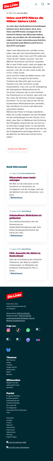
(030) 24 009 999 (23, 313)
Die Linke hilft (11, 405)
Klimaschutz (10, 369)
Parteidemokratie (12, 400)
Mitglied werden (12, 383)
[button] (42, 3)
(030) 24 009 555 (25, 316)
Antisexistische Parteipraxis (16, 410)
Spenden (9, 387)
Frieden (9, 365)
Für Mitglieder (11, 408)
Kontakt (9, 420)
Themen (11, 357)
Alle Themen (10, 360)
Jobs (8, 412)
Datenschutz (11, 432)
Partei (10, 393)
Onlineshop (10, 427)
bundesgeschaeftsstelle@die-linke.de (20, 318)
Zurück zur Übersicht (17, 149)
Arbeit (8, 362)
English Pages (11, 437)
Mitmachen (13, 380)
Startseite (10, 418)
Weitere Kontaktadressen (15, 321)
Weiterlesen (16, 197)
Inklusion (9, 425)
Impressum (10, 430)
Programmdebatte (13, 396)
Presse (9, 423)
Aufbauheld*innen (12, 385)
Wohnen (9, 374)
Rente (8, 372)
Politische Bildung (12, 403)
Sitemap (9, 434)
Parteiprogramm (12, 398)
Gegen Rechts (11, 367)
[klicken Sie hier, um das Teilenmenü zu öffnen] (35, 4)
